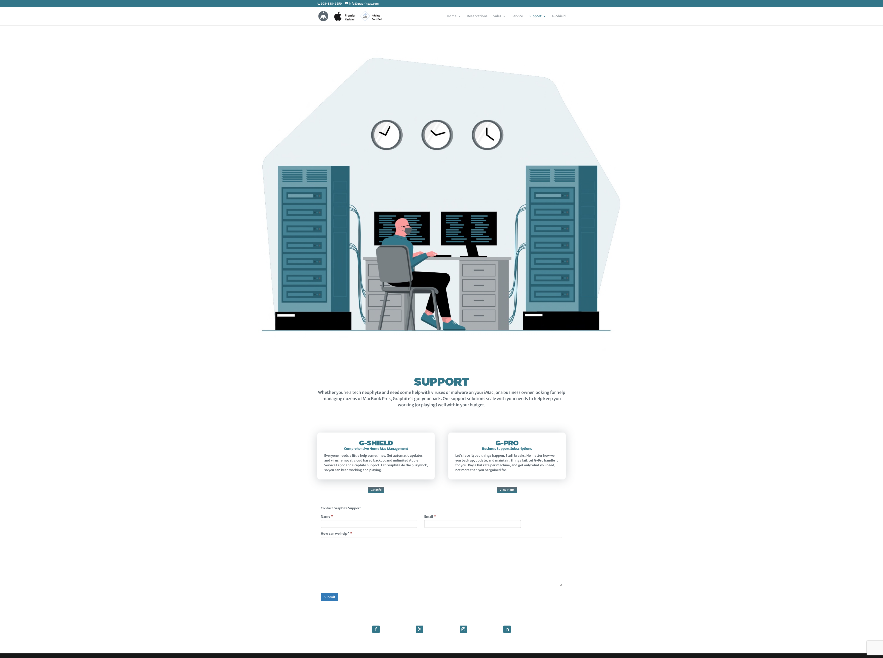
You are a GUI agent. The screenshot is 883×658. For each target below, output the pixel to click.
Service (517, 16)
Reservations (477, 16)
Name (327, 516)
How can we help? (336, 533)
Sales (497, 16)
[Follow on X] (419, 629)
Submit (329, 597)
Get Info (376, 489)
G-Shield (559, 16)
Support (535, 16)
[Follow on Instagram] (463, 629)
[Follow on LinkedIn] (507, 629)
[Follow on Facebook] (376, 629)
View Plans (507, 489)
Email (430, 516)
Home (451, 16)
